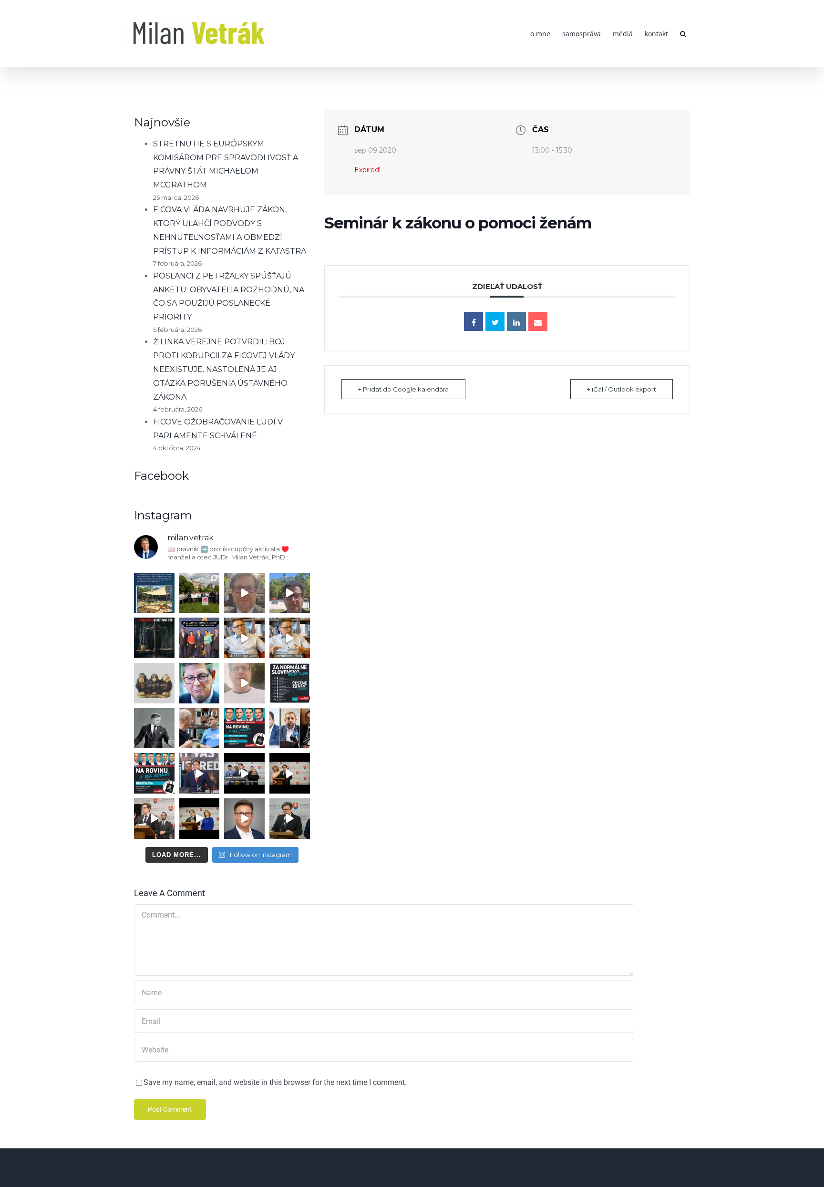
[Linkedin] (516, 321)
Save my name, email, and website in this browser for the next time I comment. (275, 1082)
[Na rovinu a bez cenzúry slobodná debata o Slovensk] (154, 773)
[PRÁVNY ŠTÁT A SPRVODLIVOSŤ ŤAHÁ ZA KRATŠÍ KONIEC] (154, 818)
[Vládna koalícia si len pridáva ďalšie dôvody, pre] (244, 818)
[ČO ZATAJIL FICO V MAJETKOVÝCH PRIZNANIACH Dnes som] (199, 818)
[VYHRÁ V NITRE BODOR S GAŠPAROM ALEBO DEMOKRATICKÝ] (289, 593)
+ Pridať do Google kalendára (403, 389)
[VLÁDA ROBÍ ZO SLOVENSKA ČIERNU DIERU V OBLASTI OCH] (244, 773)
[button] (683, 33)
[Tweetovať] (495, 321)
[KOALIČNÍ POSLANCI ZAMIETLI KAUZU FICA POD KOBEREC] (289, 773)
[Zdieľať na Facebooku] (473, 321)
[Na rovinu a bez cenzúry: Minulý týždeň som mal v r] (244, 728)
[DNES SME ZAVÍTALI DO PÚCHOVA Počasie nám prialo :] (199, 728)
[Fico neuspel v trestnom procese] (289, 638)
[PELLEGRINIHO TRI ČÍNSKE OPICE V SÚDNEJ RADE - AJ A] (154, 683)
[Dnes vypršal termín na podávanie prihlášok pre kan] (154, 638)
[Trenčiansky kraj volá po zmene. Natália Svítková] (244, 593)
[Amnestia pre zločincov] (244, 638)
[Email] (537, 321)
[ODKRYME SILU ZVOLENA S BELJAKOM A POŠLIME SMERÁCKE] (199, 593)
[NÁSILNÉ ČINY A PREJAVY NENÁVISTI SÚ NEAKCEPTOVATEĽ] (154, 728)
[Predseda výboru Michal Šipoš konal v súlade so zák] (289, 818)
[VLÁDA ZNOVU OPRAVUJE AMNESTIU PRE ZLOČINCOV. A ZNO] (199, 683)
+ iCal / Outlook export (621, 389)
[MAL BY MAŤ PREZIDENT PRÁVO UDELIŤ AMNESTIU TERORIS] (199, 773)
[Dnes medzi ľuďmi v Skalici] (244, 683)
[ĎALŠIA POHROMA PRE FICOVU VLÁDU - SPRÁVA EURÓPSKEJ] (199, 638)
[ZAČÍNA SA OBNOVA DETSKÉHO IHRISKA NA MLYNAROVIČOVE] (154, 593)
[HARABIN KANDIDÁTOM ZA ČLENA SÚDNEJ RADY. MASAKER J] (289, 728)
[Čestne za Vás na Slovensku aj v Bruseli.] (289, 683)
